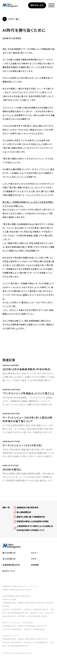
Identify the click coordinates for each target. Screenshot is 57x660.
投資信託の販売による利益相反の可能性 (33, 521)
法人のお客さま (9, 558)
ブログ (33, 558)
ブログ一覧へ (14, 18)
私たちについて (8, 571)
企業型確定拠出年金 (11, 564)
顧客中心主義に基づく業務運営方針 (31, 516)
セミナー (34, 552)
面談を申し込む (37, 5)
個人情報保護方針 (24, 512)
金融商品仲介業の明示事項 (27, 507)
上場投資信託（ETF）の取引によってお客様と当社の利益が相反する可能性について (35, 528)
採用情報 (35, 564)
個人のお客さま (9, 552)
